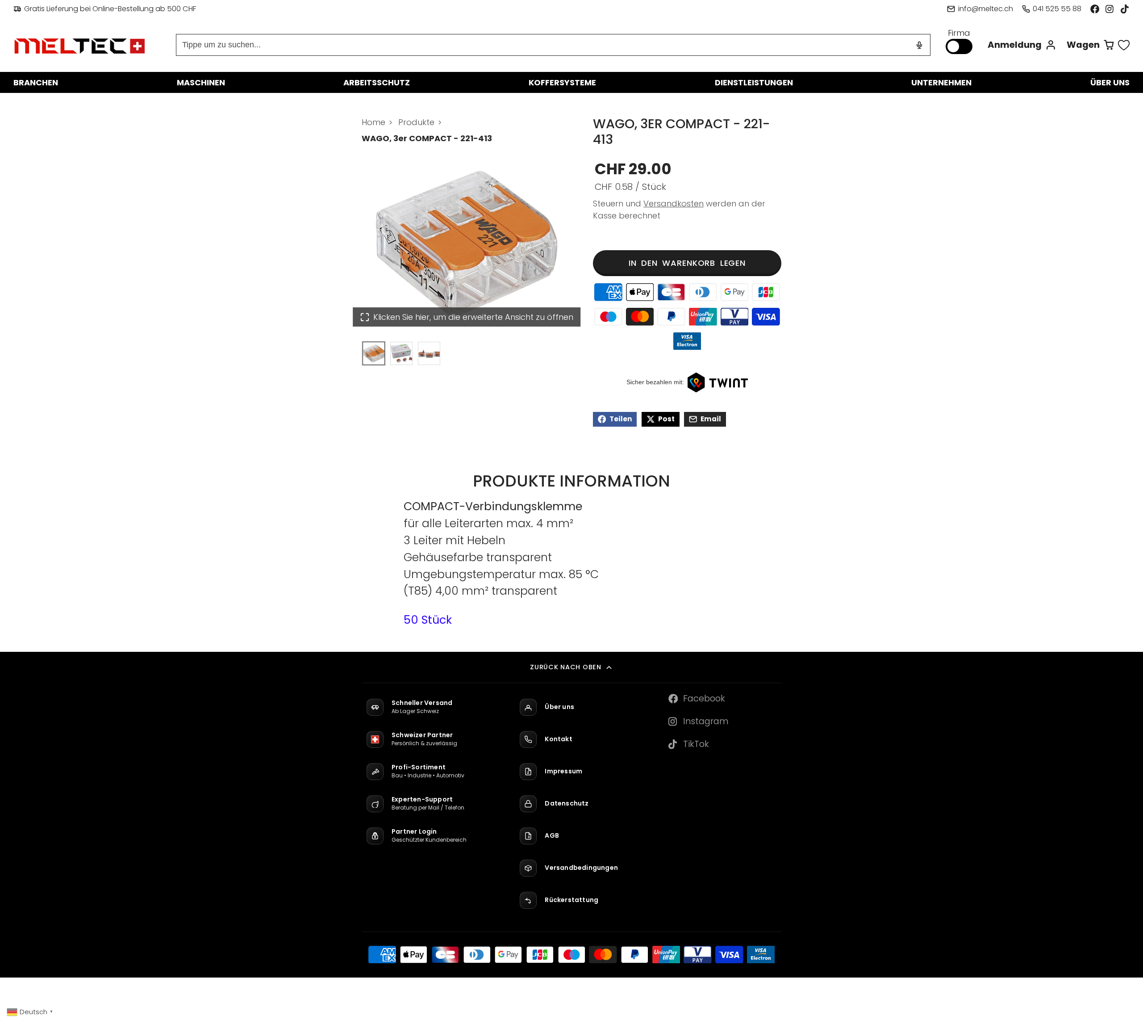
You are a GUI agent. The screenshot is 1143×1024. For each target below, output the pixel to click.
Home (373, 122)
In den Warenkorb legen (687, 263)
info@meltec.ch (985, 9)
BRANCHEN (35, 82)
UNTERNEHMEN (941, 82)
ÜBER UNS (1110, 82)
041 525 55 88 (1057, 9)
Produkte (416, 122)
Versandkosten (673, 203)
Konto (1022, 44)
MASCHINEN (201, 82)
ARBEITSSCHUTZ (376, 82)
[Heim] (80, 45)
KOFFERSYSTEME (562, 82)
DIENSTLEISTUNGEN (754, 82)
